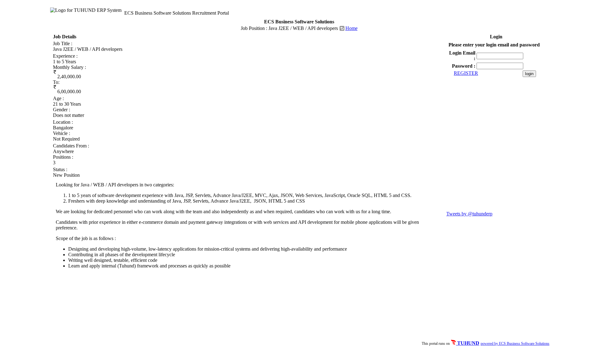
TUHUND (467, 343)
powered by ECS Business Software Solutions (515, 343)
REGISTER (466, 73)
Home (351, 28)
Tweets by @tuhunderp (469, 213)
